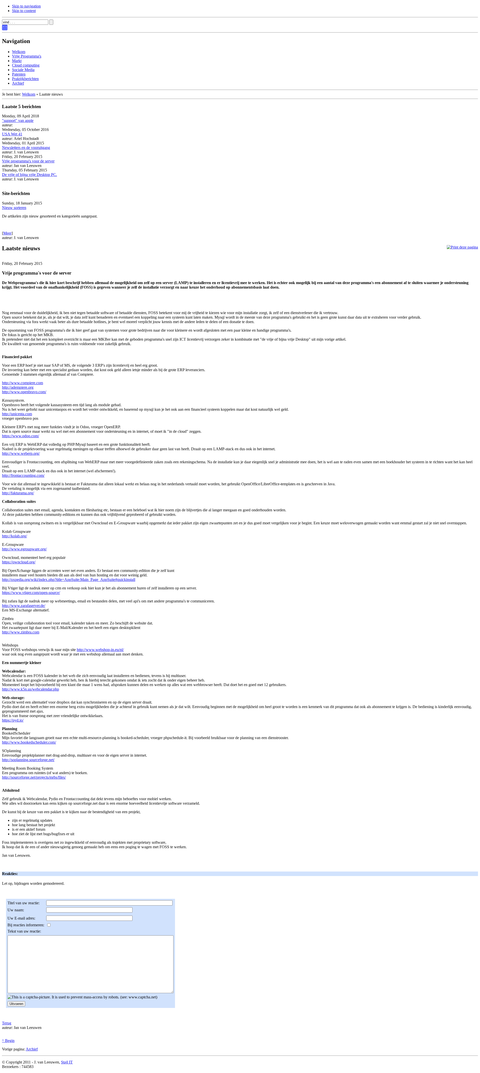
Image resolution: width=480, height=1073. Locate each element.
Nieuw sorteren (14, 207)
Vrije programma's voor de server (28, 161)
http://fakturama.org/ (18, 493)
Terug (6, 1023)
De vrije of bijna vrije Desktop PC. (29, 174)
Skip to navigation (26, 6)
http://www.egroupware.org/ (24, 549)
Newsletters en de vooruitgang (26, 147)
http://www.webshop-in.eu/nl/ (100, 650)
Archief (32, 1049)
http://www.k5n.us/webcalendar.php (30, 689)
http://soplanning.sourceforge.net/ (28, 760)
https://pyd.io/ (13, 720)
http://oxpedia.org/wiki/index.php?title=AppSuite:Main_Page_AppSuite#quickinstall (68, 579)
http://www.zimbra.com (20, 632)
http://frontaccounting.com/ (23, 475)
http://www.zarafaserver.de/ (23, 605)
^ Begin (8, 1040)
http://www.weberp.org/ (21, 453)
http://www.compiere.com (22, 383)
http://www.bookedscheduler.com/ (29, 742)
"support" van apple (18, 120)
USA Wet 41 (12, 134)
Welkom (28, 94)
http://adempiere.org (18, 387)
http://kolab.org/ (14, 536)
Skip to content (24, 11)
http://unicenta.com (17, 414)
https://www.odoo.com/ (20, 436)
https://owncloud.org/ (19, 562)
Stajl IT (67, 1062)
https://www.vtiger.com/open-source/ (31, 592)
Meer (7, 233)
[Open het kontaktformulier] (5, 29)
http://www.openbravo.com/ (24, 392)
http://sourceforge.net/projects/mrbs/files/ (34, 777)
